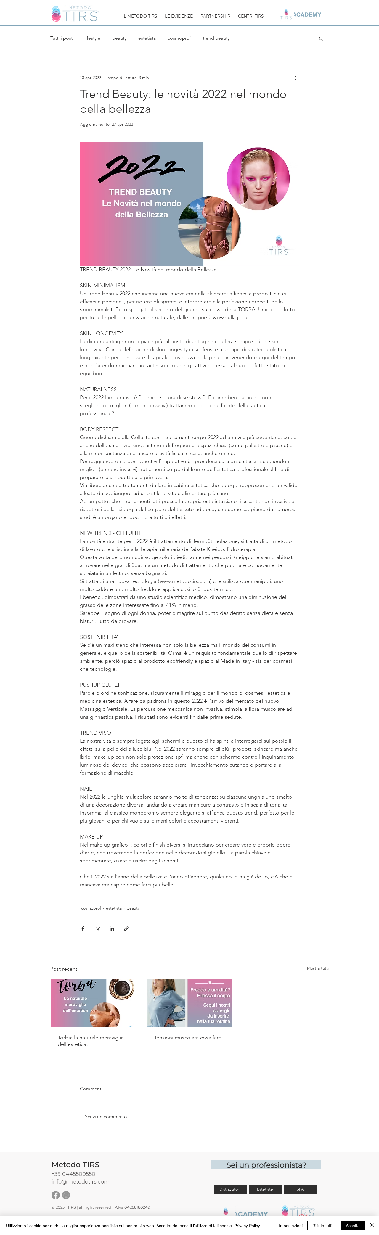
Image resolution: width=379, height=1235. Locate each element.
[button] (140, 14)
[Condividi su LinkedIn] (112, 928)
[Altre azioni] (295, 77)
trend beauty (216, 38)
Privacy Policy (247, 1225)
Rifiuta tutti (322, 1225)
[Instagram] (66, 1195)
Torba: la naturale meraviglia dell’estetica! (90, 1040)
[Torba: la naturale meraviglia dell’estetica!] (93, 1003)
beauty (119, 38)
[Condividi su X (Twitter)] (97, 928)
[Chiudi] (371, 1225)
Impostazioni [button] (291, 1225)
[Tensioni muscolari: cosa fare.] (189, 1003)
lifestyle (92, 38)
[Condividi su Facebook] (83, 928)
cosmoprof (179, 38)
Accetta (353, 1225)
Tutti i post (61, 38)
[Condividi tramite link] (126, 928)
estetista (147, 38)
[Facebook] (56, 1195)
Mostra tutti (318, 968)
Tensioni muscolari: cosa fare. (188, 1037)
